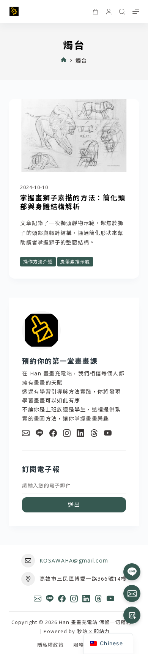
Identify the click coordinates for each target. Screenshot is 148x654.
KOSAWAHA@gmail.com (73, 560)
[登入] (109, 11)
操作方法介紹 (38, 261)
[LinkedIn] (80, 433)
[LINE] (39, 433)
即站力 (102, 631)
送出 (74, 504)
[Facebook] (53, 433)
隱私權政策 (50, 645)
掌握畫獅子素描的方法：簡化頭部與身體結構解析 (72, 201)
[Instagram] (67, 433)
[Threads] (94, 433)
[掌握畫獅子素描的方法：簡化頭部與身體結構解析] (74, 135)
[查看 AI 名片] (131, 615)
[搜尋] (122, 11)
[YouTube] (108, 433)
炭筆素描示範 (75, 261)
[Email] (26, 433)
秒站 (82, 631)
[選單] (135, 11)
